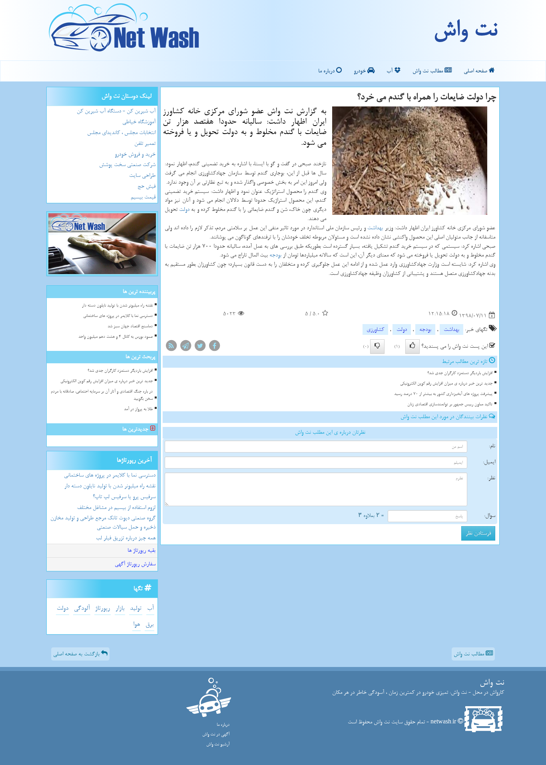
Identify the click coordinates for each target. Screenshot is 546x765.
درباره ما (327, 71)
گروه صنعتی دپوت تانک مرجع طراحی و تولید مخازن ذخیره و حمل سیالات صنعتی (102, 522)
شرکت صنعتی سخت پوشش (127, 164)
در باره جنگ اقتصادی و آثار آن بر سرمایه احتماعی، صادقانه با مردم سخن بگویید (102, 395)
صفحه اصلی (476, 71)
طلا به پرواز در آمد (138, 409)
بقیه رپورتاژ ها (141, 550)
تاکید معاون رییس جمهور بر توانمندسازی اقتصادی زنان (449, 404)
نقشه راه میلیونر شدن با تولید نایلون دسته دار (117, 305)
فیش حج (146, 186)
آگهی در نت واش (215, 734)
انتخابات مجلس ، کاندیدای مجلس (121, 132)
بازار (120, 608)
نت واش (465, 30)
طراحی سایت (142, 175)
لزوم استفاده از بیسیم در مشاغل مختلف (116, 507)
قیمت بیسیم (143, 197)
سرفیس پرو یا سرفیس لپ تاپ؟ (124, 496)
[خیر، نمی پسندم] (377, 346)
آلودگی (82, 608)
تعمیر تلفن (144, 143)
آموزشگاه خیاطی (138, 121)
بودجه (275, 255)
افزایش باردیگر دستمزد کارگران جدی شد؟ (459, 373)
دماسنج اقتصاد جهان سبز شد (130, 326)
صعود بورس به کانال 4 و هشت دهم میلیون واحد (115, 336)
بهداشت (375, 227)
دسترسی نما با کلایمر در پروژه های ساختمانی (118, 315)
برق (149, 624)
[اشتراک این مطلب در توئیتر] (199, 347)
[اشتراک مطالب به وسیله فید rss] (171, 347)
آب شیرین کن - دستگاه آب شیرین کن (116, 111)
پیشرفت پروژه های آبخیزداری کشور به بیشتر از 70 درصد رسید (443, 394)
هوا (136, 624)
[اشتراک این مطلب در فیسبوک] (214, 347)
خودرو (360, 71)
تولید (135, 608)
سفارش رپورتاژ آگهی (135, 564)
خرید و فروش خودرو (135, 154)
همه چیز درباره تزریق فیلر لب (125, 538)
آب (390, 71)
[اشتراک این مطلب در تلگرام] (185, 347)
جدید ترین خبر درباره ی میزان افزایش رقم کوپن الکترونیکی (446, 383)
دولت (184, 209)
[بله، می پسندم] (412, 346)
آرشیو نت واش (217, 744)
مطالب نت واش (428, 71)
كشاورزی (375, 329)
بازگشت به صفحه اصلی (77, 654)
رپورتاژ (102, 608)
